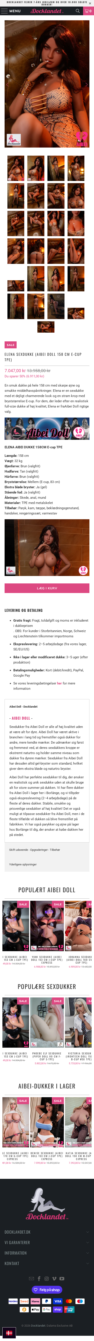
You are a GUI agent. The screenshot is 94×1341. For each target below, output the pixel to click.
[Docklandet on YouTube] (62, 1279)
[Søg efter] (78, 11)
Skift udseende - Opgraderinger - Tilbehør (34, 849)
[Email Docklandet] (31, 1279)
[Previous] (7, 84)
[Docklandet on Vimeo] (54, 1279)
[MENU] (2, 11)
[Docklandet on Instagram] (47, 1279)
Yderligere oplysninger (23, 864)
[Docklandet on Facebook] (39, 1279)
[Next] (86, 84)
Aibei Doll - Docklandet (23, 706)
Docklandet (38, 1325)
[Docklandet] (47, 11)
